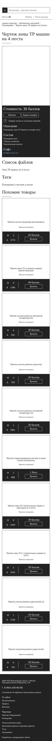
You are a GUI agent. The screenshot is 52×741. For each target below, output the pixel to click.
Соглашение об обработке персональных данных (21, 692)
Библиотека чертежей (29, 23)
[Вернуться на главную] (26, 3)
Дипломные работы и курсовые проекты (18, 726)
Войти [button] (28, 17)
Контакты (6, 707)
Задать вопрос (30, 115)
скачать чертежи (9, 23)
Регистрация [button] (41, 17)
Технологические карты (11, 723)
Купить (12, 115)
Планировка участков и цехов (17, 184)
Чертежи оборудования (11, 715)
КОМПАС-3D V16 (10, 153)
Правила (5, 704)
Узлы (4, 729)
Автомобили (7, 732)
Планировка (7, 25)
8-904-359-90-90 (13, 687)
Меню (5, 17)
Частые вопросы (8, 701)
